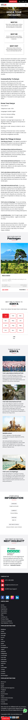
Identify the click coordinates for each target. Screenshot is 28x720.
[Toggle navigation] (25, 5)
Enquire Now (13, 1)
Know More (22, 289)
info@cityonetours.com (11, 585)
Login (23, 1)
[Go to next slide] (25, 267)
